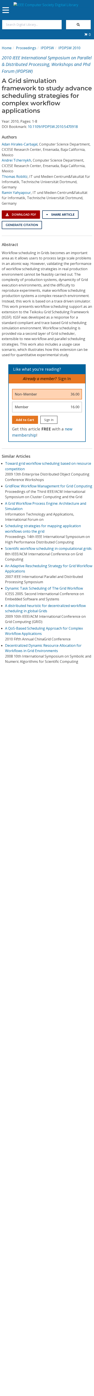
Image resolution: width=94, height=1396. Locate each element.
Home (7, 48)
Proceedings (26, 48)
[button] (87, 34)
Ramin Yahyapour (16, 192)
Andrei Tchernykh (16, 160)
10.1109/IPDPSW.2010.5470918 (53, 126)
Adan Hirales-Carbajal (19, 144)
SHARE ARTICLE (62, 214)
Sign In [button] (64, 378)
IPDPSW (47, 48)
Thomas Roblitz (15, 176)
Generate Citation (22, 225)
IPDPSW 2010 (69, 48)
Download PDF (23, 214)
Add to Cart (25, 420)
